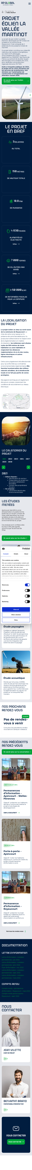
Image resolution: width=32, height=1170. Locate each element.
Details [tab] (16, 554)
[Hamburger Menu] (29, 3)
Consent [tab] (5, 554)
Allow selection (16, 614)
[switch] (27, 590)
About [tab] (26, 554)
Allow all (16, 609)
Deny (16, 620)
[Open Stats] (30, 95)
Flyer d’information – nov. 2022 (13, 967)
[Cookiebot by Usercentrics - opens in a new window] (22, 549)
